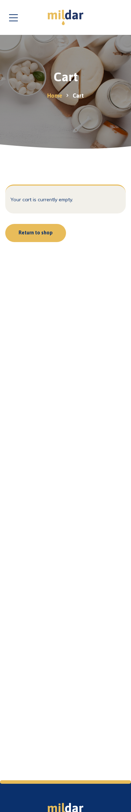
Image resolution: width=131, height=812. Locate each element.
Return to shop (36, 232)
